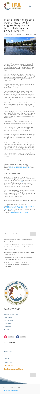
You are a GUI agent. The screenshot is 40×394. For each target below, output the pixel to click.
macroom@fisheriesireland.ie (19, 212)
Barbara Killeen (11, 34)
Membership (8, 351)
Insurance (7, 355)
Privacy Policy (8, 362)
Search (33, 234)
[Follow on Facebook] (17, 336)
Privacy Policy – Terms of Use (10, 390)
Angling (28, 34)
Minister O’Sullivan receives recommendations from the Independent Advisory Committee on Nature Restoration (18, 247)
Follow (11, 337)
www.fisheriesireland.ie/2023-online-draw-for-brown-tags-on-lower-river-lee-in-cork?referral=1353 (19, 207)
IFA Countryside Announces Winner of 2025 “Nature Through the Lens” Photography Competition (17, 264)
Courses (6, 358)
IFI (22, 182)
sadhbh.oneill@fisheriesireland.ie (19, 167)
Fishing (33, 34)
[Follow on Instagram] (5, 336)
